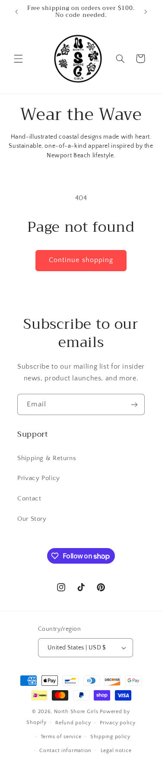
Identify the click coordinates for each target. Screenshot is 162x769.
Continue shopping (81, 260)
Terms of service (61, 737)
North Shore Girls (77, 711)
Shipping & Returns (46, 458)
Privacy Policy (38, 478)
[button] (18, 58)
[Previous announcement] (16, 11)
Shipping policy (110, 737)
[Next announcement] (145, 11)
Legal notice (116, 750)
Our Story (32, 519)
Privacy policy (117, 723)
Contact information (65, 750)
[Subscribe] (134, 404)
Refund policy (73, 723)
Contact (29, 498)
